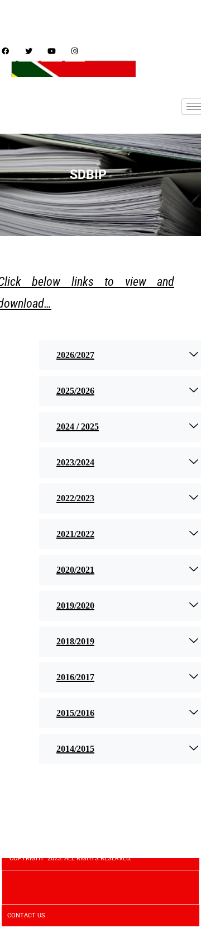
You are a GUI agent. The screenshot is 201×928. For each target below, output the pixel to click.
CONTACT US (26, 915)
